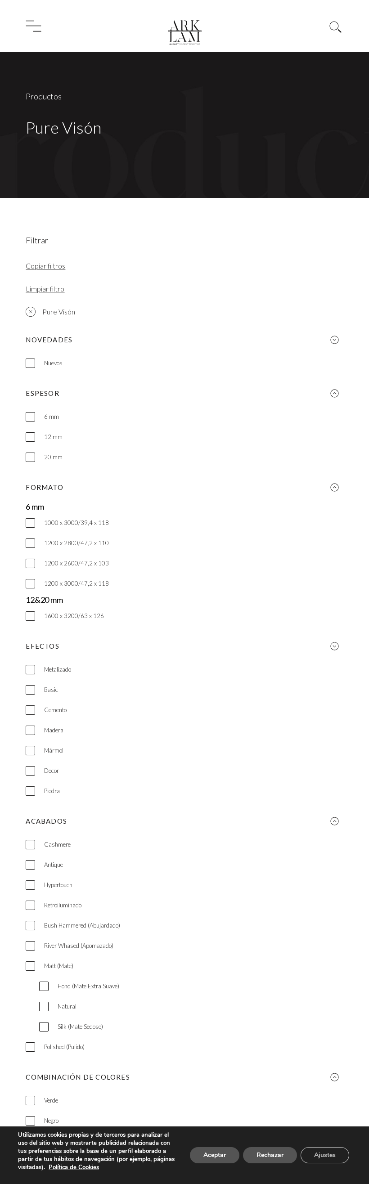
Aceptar (214, 1155)
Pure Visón (58, 311)
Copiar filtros (45, 265)
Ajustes (325, 1155)
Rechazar (270, 1155)
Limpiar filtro (45, 288)
